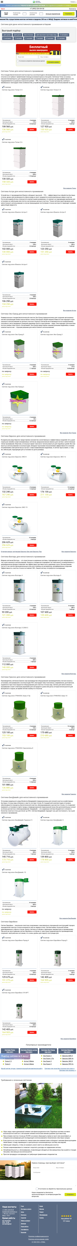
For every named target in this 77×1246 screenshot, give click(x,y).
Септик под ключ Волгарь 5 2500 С (15, 628)
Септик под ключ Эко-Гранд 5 (13, 334)
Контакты (72, 9)
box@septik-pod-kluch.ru (9, 1212)
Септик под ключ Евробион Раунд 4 (15, 940)
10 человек (61, 38)
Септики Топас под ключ (10, 1051)
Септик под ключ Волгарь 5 (50, 575)
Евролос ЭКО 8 (67, 1061)
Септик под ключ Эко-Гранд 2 (13, 387)
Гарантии (23, 1218)
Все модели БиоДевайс (68, 918)
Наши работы (24, 1226)
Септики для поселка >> (67, 1070)
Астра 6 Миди (29, 1064)
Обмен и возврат (25, 1220)
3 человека (64, 35)
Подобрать (68, 14)
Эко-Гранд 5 (47, 1064)
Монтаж (41, 1209)
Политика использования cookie (38, 1239)
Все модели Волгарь (69, 674)
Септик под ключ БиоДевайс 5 (51, 820)
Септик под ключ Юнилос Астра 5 (53, 212)
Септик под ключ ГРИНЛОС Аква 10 (53, 696)
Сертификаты (25, 1229)
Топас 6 (7, 1064)
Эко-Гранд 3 (47, 1061)
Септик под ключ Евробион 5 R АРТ (15, 993)
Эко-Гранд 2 (47, 1056)
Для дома (7, 35)
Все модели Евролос (69, 552)
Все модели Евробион (68, 1039)
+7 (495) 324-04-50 (37, 9)
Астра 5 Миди (29, 1061)
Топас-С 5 (8, 1061)
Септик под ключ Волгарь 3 (12, 575)
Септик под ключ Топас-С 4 (12, 90)
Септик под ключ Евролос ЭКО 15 (14, 507)
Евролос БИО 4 (67, 1056)
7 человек (39, 38)
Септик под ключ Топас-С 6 (12, 142)
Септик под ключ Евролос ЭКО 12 (53, 457)
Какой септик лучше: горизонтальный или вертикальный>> (22, 1068)
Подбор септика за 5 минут (15, 1056)
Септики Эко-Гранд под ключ (48, 1051)
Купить (32, 129)
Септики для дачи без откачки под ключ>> (60, 1068)
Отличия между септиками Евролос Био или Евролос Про (21, 552)
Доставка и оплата (26, 1209)
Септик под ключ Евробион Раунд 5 (53, 940)
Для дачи (17, 35)
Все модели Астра (69, 310)
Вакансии (23, 1232)
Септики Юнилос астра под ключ (29, 1051)
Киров (3, 8)
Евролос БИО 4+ (68, 1058)
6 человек (28, 38)
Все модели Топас (69, 188)
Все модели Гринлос (69, 794)
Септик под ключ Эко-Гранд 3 (51, 334)
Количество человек (16, 13)
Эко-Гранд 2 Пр (48, 1058)
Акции (41, 1206)
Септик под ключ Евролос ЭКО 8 (14, 457)
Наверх (73, 2)
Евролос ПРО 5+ (68, 1064)
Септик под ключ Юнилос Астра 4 (14, 264)
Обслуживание (43, 1215)
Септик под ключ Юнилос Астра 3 (14, 212)
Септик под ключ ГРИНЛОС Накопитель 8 (17, 748)
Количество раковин (33, 13)
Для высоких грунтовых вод (46, 35)
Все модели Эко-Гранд (68, 433)
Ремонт (41, 1212)
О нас (22, 1206)
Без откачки (28, 35)
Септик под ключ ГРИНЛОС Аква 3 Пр (16, 696)
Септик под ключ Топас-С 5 (50, 90)
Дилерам (23, 1223)
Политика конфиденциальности (38, 1236)
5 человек (18, 38)
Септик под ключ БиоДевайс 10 (14, 872)
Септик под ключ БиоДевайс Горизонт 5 (17, 820)
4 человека (7, 38)
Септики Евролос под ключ (67, 1051)
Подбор (41, 1218)
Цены (22, 1212)
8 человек (49, 38)
